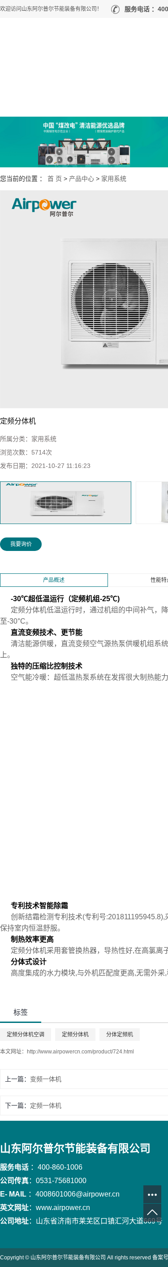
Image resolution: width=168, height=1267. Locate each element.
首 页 (54, 178)
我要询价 (21, 544)
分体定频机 (119, 1034)
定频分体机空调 (25, 1034)
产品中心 (81, 178)
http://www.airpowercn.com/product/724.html (80, 1052)
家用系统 (113, 178)
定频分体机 (75, 1034)
